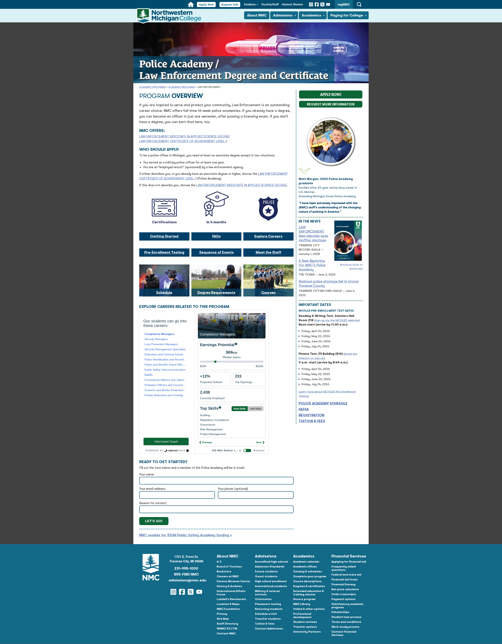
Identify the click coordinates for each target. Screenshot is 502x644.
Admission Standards (269, 566)
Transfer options (305, 626)
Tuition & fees (265, 623)
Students (250, 4)
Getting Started (164, 236)
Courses (268, 293)
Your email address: (152, 489)
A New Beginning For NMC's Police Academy (312, 265)
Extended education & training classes (308, 592)
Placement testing (268, 604)
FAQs (216, 236)
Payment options (343, 599)
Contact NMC (226, 633)
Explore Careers (268, 236)
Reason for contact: (153, 503)
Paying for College (346, 15)
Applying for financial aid (348, 561)
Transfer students (268, 618)
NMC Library (301, 604)
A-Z (219, 561)
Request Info (229, 4)
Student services (305, 621)
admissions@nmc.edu (186, 580)
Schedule (164, 293)
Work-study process (345, 626)
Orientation (263, 599)
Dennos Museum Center (233, 581)
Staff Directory (227, 623)
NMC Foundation (228, 608)
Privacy (222, 613)
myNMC (344, 4)
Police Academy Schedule (323, 403)
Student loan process (346, 616)
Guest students (266, 576)
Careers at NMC (228, 576)
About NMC (256, 15)
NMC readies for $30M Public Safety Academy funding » (185, 535)
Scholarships (340, 612)
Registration (311, 415)
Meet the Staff (268, 252)
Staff (270, 4)
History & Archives (229, 586)
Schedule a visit (266, 613)
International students (271, 586)
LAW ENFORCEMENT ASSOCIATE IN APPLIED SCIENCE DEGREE (184, 136)
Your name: (146, 474)
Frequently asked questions (343, 568)
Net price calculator (345, 589)
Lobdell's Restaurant (231, 599)
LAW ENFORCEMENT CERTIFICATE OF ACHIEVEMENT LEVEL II (183, 141)
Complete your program (309, 576)
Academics (311, 15)
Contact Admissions (269, 628)
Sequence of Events (216, 252)
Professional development (302, 615)
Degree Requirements (216, 293)
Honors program (304, 599)
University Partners (307, 631)
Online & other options (309, 608)
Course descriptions (307, 581)
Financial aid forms (344, 579)
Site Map (223, 618)
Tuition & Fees (312, 421)
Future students (266, 571)
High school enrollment (271, 581)
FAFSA (304, 409)
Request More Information (331, 104)
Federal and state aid (346, 574)
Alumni (292, 4)
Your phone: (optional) (233, 489)
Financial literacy (343, 584)
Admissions (282, 15)
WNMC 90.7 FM (227, 628)
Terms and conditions (346, 621)
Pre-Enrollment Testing (164, 252)
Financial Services (348, 556)
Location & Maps (228, 604)
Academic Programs (152, 87)
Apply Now (206, 4)
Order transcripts (343, 594)
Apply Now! (330, 94)
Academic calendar (306, 561)
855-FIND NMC (186, 574)
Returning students (269, 608)
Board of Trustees (229, 566)
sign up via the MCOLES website (337, 320)
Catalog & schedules (307, 571)
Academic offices (305, 566)
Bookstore (224, 571)
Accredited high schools (271, 561)
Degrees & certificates (309, 586)
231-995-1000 (186, 568)
